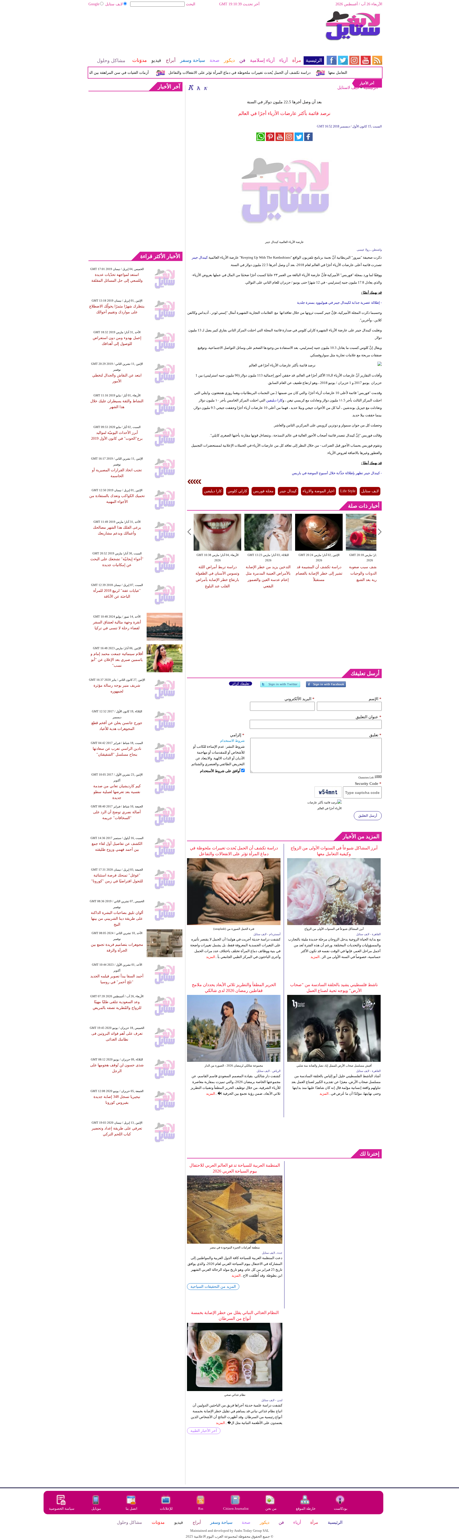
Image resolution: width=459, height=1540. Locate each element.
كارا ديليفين (274, 400)
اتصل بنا (131, 1509)
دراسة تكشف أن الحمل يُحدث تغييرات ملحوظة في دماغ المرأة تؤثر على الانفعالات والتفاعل (259, 73)
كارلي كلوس (237, 491)
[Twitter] (280, 686)
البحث (190, 4)
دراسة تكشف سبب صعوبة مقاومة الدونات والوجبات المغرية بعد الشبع (369, 573)
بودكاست (340, 1509)
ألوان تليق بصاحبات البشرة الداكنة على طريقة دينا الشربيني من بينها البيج (117, 918)
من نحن (271, 1509)
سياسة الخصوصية (61, 1509)
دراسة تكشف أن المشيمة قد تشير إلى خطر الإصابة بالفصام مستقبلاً (319, 573)
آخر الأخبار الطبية (203, 1431)
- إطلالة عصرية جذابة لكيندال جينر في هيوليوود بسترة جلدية (339, 303)
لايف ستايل (114, 4)
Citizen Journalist (236, 1509)
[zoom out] (205, 87)
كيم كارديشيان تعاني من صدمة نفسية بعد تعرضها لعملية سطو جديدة (117, 792)
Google (93, 4)
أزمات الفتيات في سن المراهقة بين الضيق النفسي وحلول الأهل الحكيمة (113, 73)
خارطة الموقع (306, 1509)
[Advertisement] (206, 28)
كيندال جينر (200, 257)
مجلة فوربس (263, 491)
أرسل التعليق (367, 816)
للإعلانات (166, 1509)
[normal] (198, 87)
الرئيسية (370, 87)
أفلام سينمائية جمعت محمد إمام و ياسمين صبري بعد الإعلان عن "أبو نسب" (117, 660)
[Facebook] (326, 686)
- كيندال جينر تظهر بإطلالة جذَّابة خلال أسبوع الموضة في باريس (337, 473)
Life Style (347, 491)
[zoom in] (191, 87)
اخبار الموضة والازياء (318, 491)
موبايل (96, 1509)
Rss (201, 1509)
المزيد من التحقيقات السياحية (213, 1287)
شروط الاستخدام (232, 741)
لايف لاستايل (348, 87)
